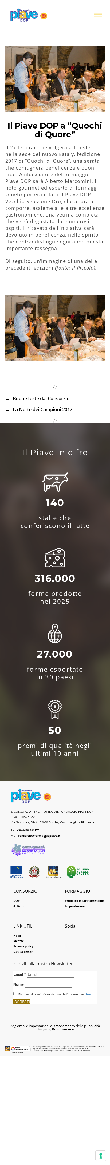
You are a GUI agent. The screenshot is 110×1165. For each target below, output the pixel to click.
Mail (35, 835)
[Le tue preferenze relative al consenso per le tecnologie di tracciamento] (101, 1156)
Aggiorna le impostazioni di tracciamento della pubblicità (55, 1025)
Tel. (25, 830)
